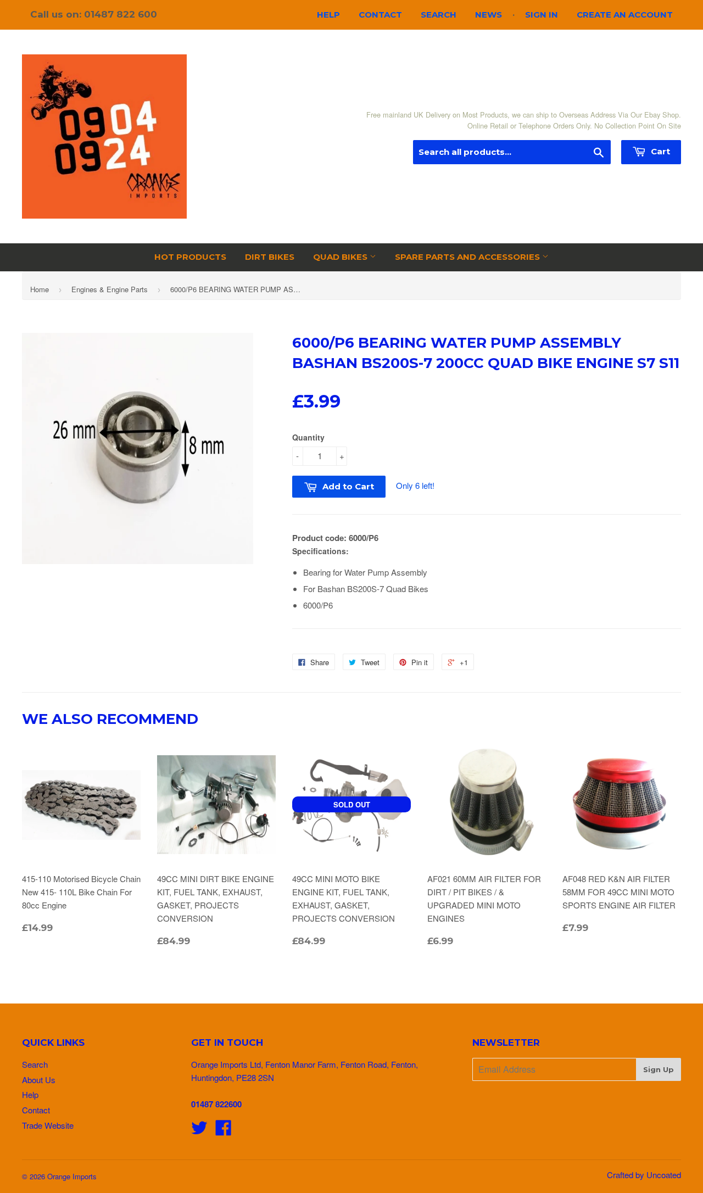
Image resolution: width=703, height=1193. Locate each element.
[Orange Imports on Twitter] (199, 1130)
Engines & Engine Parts (109, 289)
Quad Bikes (341, 257)
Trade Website (48, 1125)
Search (438, 14)
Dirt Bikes (269, 257)
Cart (659, 151)
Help (328, 14)
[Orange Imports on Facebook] (223, 1130)
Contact (380, 14)
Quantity (308, 437)
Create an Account (625, 14)
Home (39, 289)
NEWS (488, 14)
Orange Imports (72, 1176)
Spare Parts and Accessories (468, 257)
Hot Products (190, 257)
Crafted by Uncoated (644, 1174)
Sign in (541, 14)
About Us (38, 1079)
